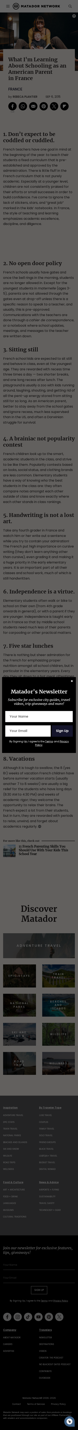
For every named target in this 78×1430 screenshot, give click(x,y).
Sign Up (62, 730)
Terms (49, 741)
